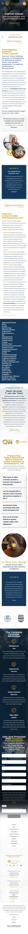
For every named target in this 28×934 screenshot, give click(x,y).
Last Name (4, 759)
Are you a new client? (6, 778)
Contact (14, 846)
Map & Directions (14, 877)
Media (14, 827)
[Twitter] (7, 865)
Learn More (14, 430)
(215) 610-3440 (14, 857)
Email (3, 771)
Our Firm (14, 824)
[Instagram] (14, 865)
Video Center (14, 841)
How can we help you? (7, 784)
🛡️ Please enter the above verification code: (12, 808)
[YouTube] (21, 865)
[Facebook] (17, 865)
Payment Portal (14, 843)
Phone (3, 765)
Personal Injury (14, 831)
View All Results (14, 41)
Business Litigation (14, 834)
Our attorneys (5, 99)
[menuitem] (14, 917)
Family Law (14, 838)
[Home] (13, 3)
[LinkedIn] (10, 865)
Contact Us (14, 23)
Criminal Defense (14, 829)
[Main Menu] (3, 3)
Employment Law (14, 836)
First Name (4, 752)
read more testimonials (13, 205)
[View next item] (15, 201)
